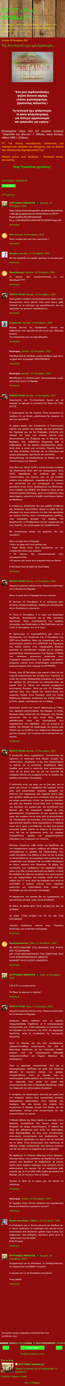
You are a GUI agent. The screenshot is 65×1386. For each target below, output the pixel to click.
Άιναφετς (14, 253)
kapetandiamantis (19, 943)
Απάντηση (14, 224)
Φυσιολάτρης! (16, 272)
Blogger (36, 1382)
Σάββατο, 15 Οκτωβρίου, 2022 (45, 1220)
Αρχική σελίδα (32, 1348)
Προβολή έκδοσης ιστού (32, 1354)
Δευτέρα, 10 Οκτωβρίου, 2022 (29, 234)
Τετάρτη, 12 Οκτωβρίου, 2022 (36, 1198)
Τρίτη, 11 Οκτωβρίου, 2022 (43, 943)
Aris (11, 234)
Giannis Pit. (15, 322)
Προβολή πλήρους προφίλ (14, 1376)
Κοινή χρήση (8, 186)
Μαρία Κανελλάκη (19, 1220)
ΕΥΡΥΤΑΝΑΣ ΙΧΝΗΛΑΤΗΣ (18, 13)
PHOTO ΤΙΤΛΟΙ (17, 294)
